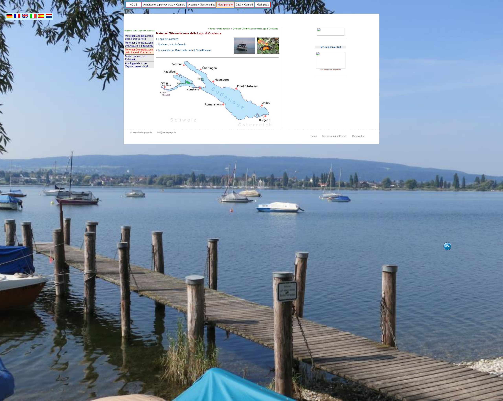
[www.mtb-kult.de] (330, 68)
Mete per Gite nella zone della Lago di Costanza (139, 51)
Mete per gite (225, 4)
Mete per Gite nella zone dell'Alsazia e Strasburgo (139, 44)
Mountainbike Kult (330, 47)
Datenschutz (359, 136)
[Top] (447, 249)
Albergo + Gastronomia (201, 4)
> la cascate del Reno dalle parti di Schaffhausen (184, 50)
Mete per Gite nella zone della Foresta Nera (139, 37)
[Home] (330, 34)
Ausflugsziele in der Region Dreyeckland (136, 65)
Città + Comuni (244, 4)
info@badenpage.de (166, 132)
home (212, 28)
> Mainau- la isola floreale (171, 44)
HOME (133, 4)
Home (313, 136)
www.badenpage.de (142, 132)
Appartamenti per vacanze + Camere (164, 4)
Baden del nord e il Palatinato (135, 58)
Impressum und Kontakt (334, 136)
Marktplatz (263, 4)
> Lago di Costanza (167, 39)
